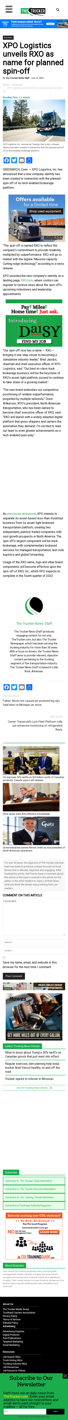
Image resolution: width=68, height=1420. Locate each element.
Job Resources (11, 1367)
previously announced (21, 514)
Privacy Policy (10, 1316)
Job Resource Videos (14, 1370)
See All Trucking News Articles (32, 1088)
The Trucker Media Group (16, 1309)
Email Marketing (11, 1345)
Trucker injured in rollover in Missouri (29, 1079)
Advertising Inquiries (13, 1331)
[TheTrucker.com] (31, 11)
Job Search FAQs (12, 1357)
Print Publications (12, 1338)
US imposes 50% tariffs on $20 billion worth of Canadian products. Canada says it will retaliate (33, 779)
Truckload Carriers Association (19, 1312)
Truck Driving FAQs (12, 1360)
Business (8, 38)
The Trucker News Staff (17, 78)
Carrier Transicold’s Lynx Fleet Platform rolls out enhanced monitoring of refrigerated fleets (35, 725)
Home (6, 84)
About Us (8, 1304)
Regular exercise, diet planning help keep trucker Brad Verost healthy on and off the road (32, 1067)
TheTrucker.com (15, 1396)
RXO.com (27, 280)
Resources (9, 1351)
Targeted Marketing (13, 1341)
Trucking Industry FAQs (15, 1363)
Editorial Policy (10, 1323)
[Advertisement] (34, 475)
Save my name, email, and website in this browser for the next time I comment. (30, 965)
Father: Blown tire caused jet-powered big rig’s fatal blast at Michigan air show (31, 702)
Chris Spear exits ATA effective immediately (26, 813)
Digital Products (11, 1335)
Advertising (9, 1326)
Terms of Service (11, 1319)
